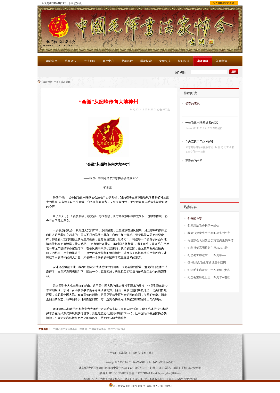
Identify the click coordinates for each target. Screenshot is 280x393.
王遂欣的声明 (194, 160)
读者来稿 (202, 61)
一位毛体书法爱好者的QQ (201, 122)
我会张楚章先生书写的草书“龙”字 (209, 233)
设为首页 (229, 2)
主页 (56, 82)
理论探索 (146, 61)
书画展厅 (127, 61)
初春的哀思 (192, 103)
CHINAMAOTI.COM (140, 362)
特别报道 (183, 61)
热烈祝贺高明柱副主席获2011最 (208, 247)
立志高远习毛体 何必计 (200, 141)
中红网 (83, 329)
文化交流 (165, 61)
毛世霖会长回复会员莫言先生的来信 (210, 240)
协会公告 (70, 61)
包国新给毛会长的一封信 (203, 225)
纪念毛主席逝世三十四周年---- (207, 255)
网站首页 (51, 61)
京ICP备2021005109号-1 (159, 386)
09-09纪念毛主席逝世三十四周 (207, 262)
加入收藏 (218, 2)
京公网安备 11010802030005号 (129, 386)
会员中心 (108, 61)
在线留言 (135, 352)
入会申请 (221, 61)
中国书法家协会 (116, 329)
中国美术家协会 (97, 329)
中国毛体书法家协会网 (65, 329)
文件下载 (146, 352)
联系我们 (124, 352)
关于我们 (112, 352)
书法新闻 (89, 61)
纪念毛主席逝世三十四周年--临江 (209, 277)
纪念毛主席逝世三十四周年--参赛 (209, 270)
